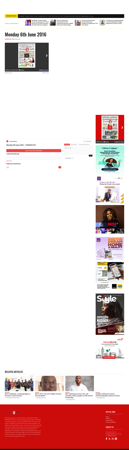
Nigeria (37, 392)
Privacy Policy (109, 420)
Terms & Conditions (111, 422)
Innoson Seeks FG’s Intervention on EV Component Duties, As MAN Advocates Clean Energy (65, 23)
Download (8, 39)
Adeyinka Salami (16, 397)
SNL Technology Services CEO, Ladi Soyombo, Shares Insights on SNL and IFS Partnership (79, 395)
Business (7, 392)
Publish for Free (45, 72)
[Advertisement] (49, 124)
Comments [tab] (67, 144)
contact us (110, 435)
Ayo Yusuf (44, 397)
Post (91, 155)
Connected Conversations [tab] (84, 144)
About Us (108, 418)
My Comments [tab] (74, 144)
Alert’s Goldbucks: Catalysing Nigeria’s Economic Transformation (17, 395)
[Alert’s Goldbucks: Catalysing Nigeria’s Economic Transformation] (19, 383)
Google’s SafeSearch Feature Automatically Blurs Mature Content (108, 395)
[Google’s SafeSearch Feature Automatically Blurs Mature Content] (110, 383)
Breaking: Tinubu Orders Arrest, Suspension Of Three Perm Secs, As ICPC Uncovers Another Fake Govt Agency (40, 23)
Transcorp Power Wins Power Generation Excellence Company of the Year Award (90, 23)
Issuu (11, 72)
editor (73, 399)
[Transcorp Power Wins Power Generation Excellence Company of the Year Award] (78, 23)
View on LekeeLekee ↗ (88, 141)
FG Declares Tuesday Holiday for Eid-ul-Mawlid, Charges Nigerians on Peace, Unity (114, 22)
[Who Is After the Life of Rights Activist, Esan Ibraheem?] (49, 383)
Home (107, 417)
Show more (9, 161)
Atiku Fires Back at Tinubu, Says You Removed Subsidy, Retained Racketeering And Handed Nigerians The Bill (52, 16)
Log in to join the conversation (33, 150)
